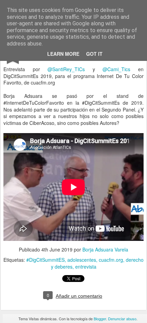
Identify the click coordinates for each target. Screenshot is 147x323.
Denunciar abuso (122, 318)
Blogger (100, 318)
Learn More (63, 53)
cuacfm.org (111, 259)
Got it (94, 53)
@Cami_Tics (116, 69)
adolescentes (81, 259)
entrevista (85, 266)
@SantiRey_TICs (66, 69)
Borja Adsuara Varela (105, 249)
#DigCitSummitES (45, 259)
